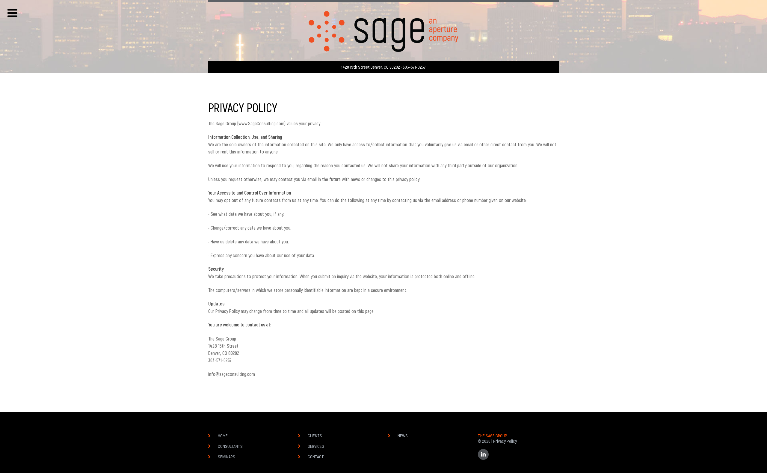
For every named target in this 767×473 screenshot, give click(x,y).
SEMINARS (226, 456)
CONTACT (316, 456)
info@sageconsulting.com (231, 374)
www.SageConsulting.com (261, 123)
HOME (223, 435)
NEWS (403, 435)
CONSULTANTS (230, 446)
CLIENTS (315, 435)
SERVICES (316, 446)
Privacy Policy (505, 441)
